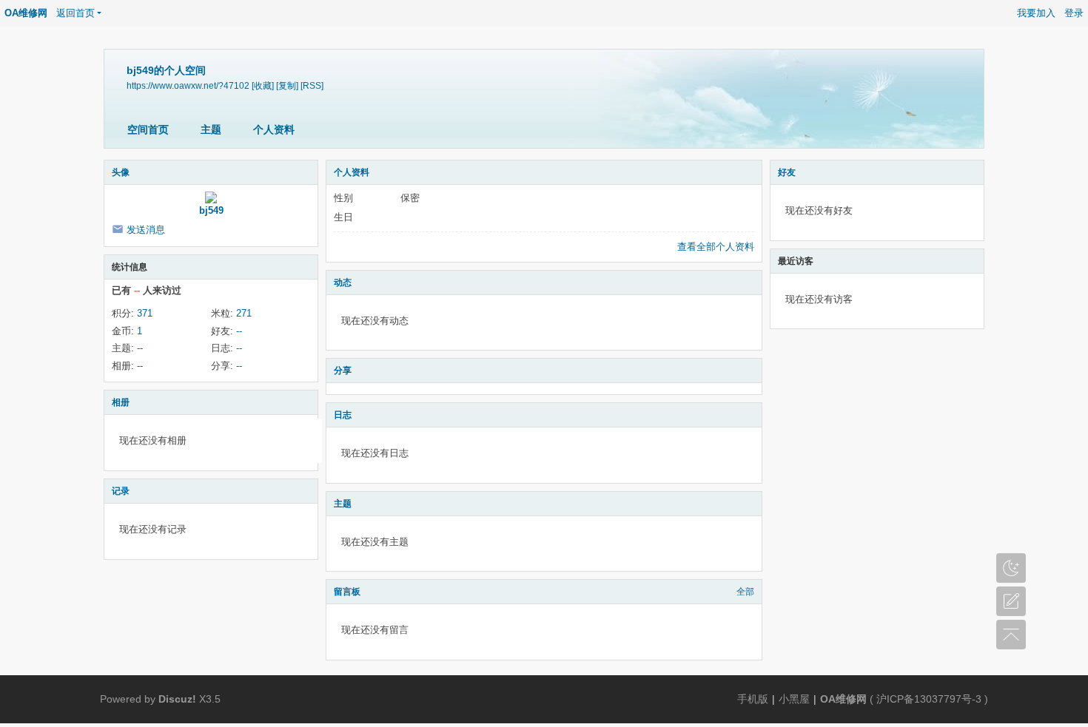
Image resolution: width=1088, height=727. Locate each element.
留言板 (347, 591)
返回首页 (75, 12)
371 (144, 313)
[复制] (287, 85)
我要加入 (1036, 12)
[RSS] (311, 85)
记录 (121, 491)
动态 (343, 282)
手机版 (752, 699)
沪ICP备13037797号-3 (928, 699)
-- (239, 331)
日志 (343, 415)
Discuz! (177, 699)
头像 (121, 172)
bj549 (211, 210)
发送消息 (146, 229)
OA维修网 (25, 12)
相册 (121, 402)
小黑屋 (794, 699)
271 (244, 313)
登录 (1074, 12)
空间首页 (148, 129)
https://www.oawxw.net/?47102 (188, 85)
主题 (211, 129)
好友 (787, 172)
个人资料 (274, 129)
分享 (343, 370)
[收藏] (263, 85)
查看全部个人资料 (715, 246)
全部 (745, 591)
